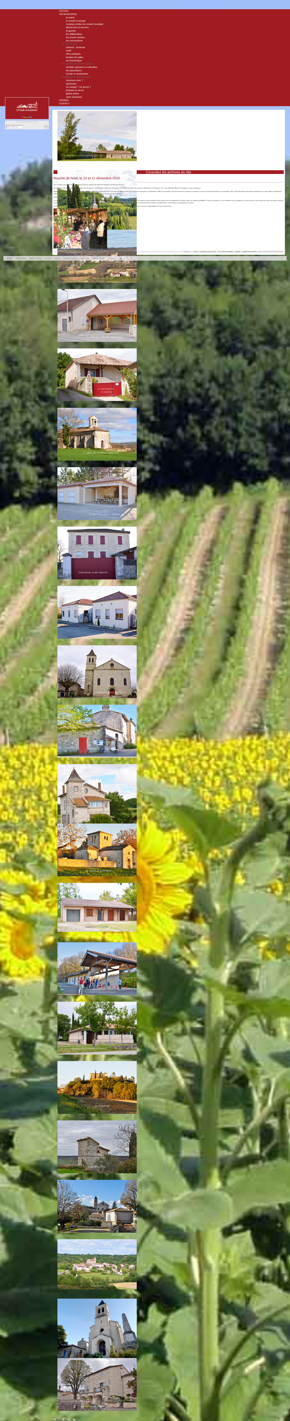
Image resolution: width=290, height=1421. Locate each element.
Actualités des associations (249, 251)
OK (46, 127)
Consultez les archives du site (207, 251)
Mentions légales (98, 258)
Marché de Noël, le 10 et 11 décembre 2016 (86, 178)
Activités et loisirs (35, 258)
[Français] (31, 117)
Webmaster (112, 258)
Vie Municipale (20, 258)
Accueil (196, 251)
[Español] (25, 117)
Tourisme (48, 258)
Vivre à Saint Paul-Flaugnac (225, 251)
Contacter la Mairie (70, 258)
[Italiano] (29, 117)
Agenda (57, 258)
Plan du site (85, 258)
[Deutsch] (27, 117)
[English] (23, 117)
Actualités (237, 251)
